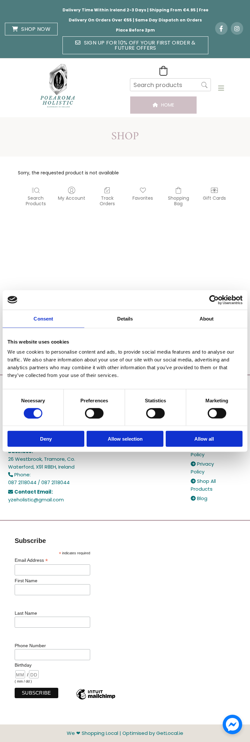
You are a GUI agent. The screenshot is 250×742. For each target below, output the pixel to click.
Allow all (204, 439)
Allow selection (125, 439)
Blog (199, 498)
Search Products (36, 201)
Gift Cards (214, 198)
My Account (71, 198)
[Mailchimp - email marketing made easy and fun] (96, 699)
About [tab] (207, 318)
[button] (31, 29)
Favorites (142, 198)
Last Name (26, 613)
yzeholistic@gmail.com (36, 499)
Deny (46, 439)
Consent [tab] (43, 318)
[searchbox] (170, 84)
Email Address (31, 560)
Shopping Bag (178, 201)
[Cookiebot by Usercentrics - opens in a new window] (214, 300)
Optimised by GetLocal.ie (152, 733)
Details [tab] (125, 318)
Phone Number (30, 645)
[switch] (94, 413)
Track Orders (107, 201)
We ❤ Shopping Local (92, 733)
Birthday (23, 665)
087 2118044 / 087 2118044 (39, 482)
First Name (26, 580)
